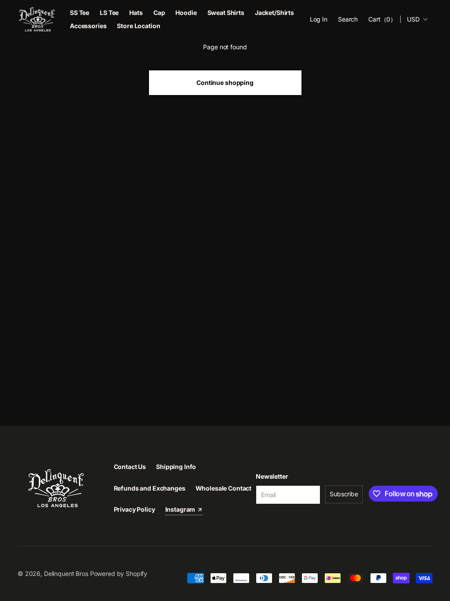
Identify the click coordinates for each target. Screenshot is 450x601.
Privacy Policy (134, 509)
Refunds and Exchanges (149, 488)
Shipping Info (176, 466)
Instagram (181, 509)
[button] (348, 19)
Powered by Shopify (118, 573)
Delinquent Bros (66, 573)
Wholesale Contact (224, 488)
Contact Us (130, 466)
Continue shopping (225, 82)
